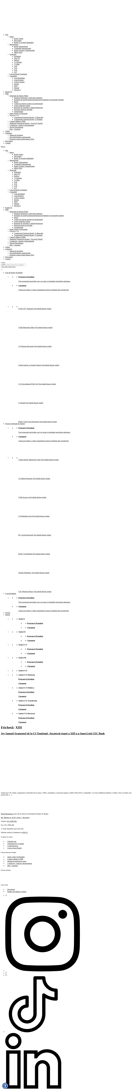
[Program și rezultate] (2, 269)
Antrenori (8, 133)
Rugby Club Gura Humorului (28, 422)
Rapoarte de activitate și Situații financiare (28, 108)
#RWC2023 (18, 52)
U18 (15, 70)
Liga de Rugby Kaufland (18, 74)
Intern (12, 37)
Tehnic (7, 131)
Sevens (16, 84)
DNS (16, 86)
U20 (15, 66)
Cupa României (19, 78)
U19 (15, 68)
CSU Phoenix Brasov (26, 591)
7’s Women (18, 62)
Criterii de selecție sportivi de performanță (28, 104)
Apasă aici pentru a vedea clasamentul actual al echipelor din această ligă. (43, 290)
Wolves (16, 60)
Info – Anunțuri (15, 129)
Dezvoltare (18, 41)
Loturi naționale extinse (22, 106)
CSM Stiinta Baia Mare (26, 327)
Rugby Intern (18, 39)
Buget (16, 102)
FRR (7, 94)
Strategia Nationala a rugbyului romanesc (28, 98)
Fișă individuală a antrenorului (20, 137)
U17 (15, 72)
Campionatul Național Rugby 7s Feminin (28, 119)
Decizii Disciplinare (16, 127)
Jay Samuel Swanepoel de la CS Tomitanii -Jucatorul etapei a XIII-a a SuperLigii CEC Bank (53, 733)
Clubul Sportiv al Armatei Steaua (30, 365)
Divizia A (17, 90)
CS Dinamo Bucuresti (26, 346)
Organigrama (18, 111)
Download (9, 141)
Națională (13, 54)
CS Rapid (22, 403)
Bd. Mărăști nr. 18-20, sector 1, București (15, 818)
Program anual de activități (23, 110)
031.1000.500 (12, 821)
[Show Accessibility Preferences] (5, 1086)
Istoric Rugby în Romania (18, 113)
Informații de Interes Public (19, 96)
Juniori (7, 615)
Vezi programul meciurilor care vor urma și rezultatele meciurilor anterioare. (44, 281)
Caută (3, 265)
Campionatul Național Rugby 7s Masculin (28, 117)
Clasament (22, 285)
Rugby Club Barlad (25, 554)
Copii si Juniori (19, 82)
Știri (6, 35)
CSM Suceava (23, 497)
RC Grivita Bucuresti (25, 535)
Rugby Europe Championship (24, 50)
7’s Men (17, 64)
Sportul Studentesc (25, 573)
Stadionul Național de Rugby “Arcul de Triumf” (26, 123)
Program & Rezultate (26, 277)
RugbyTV (8, 92)
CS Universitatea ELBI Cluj (28, 384)
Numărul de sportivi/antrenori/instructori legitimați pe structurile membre (39, 100)
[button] (70, 147)
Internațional (14, 44)
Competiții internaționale (22, 48)
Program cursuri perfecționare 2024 (22, 139)
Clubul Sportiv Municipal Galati (29, 460)
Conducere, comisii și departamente (22, 125)
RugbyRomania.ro (7, 814)
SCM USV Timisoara (26, 309)
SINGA (25, 832)
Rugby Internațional (21, 46)
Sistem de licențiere (16, 135)
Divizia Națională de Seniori (15, 424)
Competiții (13, 76)
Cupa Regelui (19, 80)
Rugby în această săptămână (23, 42)
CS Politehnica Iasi (25, 516)
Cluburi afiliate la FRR (17, 121)
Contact (8, 143)
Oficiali (16, 88)
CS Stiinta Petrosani (25, 478)
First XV (17, 58)
